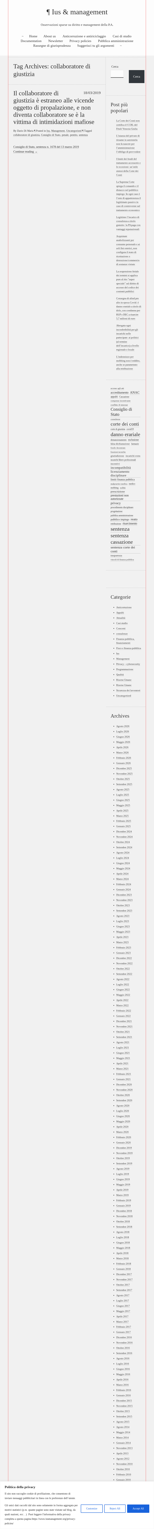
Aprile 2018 (122, 1253)
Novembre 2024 (124, 836)
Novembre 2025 (124, 773)
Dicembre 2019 (124, 1147)
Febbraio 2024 (123, 884)
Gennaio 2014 (123, 1442)
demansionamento (119, 440)
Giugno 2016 (123, 1369)
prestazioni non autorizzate (120, 497)
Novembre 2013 (124, 1448)
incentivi (115, 463)
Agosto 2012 (122, 1458)
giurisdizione (117, 455)
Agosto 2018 (122, 1232)
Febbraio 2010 (123, 1474)
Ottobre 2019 (123, 1158)
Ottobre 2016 (123, 1347)
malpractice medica (119, 484)
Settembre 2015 (124, 1416)
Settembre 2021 (124, 1037)
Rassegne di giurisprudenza (52, 45)
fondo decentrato (118, 448)
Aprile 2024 (122, 873)
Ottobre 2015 (123, 1411)
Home (33, 36)
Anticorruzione (124, 607)
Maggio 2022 (123, 994)
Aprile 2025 (122, 810)
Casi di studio (122, 36)
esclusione (133, 439)
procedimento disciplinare (122, 507)
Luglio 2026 (122, 731)
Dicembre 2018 (124, 1210)
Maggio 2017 (123, 1311)
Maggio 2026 (123, 742)
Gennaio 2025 (123, 826)
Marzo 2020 (122, 1132)
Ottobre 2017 (123, 1284)
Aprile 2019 (122, 1189)
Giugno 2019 (123, 1179)
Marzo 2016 (122, 1384)
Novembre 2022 (124, 963)
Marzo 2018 (122, 1258)
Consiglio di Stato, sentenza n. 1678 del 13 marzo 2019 (46, 146)
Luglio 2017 (122, 1300)
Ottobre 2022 (123, 968)
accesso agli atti (117, 388)
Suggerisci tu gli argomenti (95, 45)
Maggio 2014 (123, 1432)
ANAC (135, 392)
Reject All (115, 1508)
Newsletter (55, 41)
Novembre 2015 (124, 1405)
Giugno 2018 (123, 1242)
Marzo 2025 (122, 815)
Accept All (138, 1508)
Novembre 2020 (124, 1089)
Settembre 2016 (124, 1353)
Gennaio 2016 (123, 1395)
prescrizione (118, 491)
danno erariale (125, 434)
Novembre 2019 (124, 1153)
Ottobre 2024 (123, 842)
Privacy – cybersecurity (128, 664)
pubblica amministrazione (122, 515)
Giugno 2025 (123, 800)
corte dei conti (125, 424)
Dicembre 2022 (124, 958)
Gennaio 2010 (123, 1479)
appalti (114, 396)
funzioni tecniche (118, 452)
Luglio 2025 (122, 794)
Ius (48, 130)
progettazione (116, 511)
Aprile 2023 (122, 937)
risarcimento (130, 523)
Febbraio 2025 (123, 821)
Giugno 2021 (123, 1052)
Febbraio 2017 (123, 1326)
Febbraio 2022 (123, 1010)
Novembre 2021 (124, 1026)
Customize (91, 1508)
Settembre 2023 (124, 910)
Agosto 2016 (122, 1358)
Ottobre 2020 (123, 1095)
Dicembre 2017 (124, 1274)
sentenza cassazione (122, 539)
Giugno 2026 (123, 736)
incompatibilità (121, 467)
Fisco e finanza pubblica (128, 648)
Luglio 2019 (122, 1174)
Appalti (120, 612)
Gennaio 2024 (123, 889)
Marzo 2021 (122, 1068)
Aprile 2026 (122, 747)
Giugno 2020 (123, 1116)
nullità (122, 488)
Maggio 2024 (123, 868)
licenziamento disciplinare (120, 473)
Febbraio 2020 (123, 1137)
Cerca (114, 66)
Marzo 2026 (122, 752)
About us (49, 36)
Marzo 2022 (122, 1005)
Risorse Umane (123, 679)
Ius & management (80, 12)
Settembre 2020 (124, 1100)
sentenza (83, 134)
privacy (116, 503)
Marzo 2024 (122, 879)
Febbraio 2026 (123, 757)
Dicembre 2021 (124, 1021)
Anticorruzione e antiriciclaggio (84, 36)
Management (58, 130)
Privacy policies (80, 41)
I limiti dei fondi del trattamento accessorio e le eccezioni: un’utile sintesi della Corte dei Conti (128, 166)
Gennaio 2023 (123, 952)
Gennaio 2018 (123, 1269)
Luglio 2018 (122, 1237)
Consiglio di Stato (50, 134)
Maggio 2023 (123, 931)
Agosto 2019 (122, 1168)
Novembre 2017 (124, 1279)
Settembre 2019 (124, 1163)
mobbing (115, 487)
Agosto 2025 (122, 789)
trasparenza (116, 555)
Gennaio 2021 (123, 1079)
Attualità (120, 617)
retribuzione (116, 523)
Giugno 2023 (123, 926)
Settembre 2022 (124, 973)
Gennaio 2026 (123, 763)
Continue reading (25, 151)
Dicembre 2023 (124, 894)
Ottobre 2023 (123, 905)
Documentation (31, 41)
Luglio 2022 (122, 984)
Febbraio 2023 (123, 947)
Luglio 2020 (122, 1110)
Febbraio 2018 (123, 1263)
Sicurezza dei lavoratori (128, 690)
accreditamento (119, 392)
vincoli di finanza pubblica (122, 559)
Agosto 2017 (122, 1295)
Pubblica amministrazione (115, 41)
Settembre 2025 (124, 784)
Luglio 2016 (122, 1363)
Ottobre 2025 (123, 778)
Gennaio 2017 (123, 1332)
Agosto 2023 (122, 915)
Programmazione (124, 669)
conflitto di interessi (119, 405)
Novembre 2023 (124, 900)
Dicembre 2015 (124, 1400)
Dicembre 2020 (124, 1084)
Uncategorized (74, 130)
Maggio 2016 (123, 1374)
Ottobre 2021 (123, 1031)
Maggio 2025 (123, 805)
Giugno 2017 (123, 1305)
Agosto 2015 (122, 1421)
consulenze (115, 419)
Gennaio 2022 (123, 1015)
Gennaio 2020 (123, 1142)
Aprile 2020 (122, 1126)
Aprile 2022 (122, 1000)
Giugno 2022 (123, 989)
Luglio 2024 (122, 857)
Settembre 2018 (124, 1226)
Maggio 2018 (123, 1247)
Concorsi (120, 628)
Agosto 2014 (122, 1427)
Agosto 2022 (122, 979)
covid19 (130, 429)
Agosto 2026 (122, 726)
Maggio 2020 (123, 1121)
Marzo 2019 (122, 1195)
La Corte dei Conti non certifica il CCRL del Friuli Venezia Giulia (128, 124)
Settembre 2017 (124, 1290)
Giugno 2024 (123, 863)
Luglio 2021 (122, 1047)
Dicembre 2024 (124, 831)
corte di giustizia (118, 429)
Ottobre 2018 (123, 1221)
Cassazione (124, 397)
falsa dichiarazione (120, 444)
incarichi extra (133, 455)
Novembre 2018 (124, 1216)
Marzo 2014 (122, 1437)
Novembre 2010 (124, 1463)
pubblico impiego (120, 519)
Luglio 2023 (122, 921)
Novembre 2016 (124, 1342)
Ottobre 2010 (123, 1469)
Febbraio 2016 (123, 1390)
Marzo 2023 (122, 942)
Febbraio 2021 (123, 1074)
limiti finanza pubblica (123, 479)
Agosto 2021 (122, 1042)
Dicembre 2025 (124, 768)
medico (132, 484)
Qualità (120, 674)
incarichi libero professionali (123, 460)
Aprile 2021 (122, 1063)
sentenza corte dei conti (123, 549)
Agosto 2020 (122, 1105)
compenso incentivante (121, 401)
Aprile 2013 (122, 1453)
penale (65, 134)
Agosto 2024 (122, 852)
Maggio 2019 (123, 1184)
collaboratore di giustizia (26, 134)
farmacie (135, 444)
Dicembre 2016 (124, 1337)
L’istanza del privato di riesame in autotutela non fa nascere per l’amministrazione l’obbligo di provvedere (128, 143)
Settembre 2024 (124, 847)
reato (134, 519)
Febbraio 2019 (123, 1200)
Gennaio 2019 (123, 1205)
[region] (77, 1505)
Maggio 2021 (123, 1058)
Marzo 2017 (122, 1321)
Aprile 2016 (122, 1379)
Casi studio (122, 623)
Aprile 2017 (122, 1316)
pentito (73, 134)
